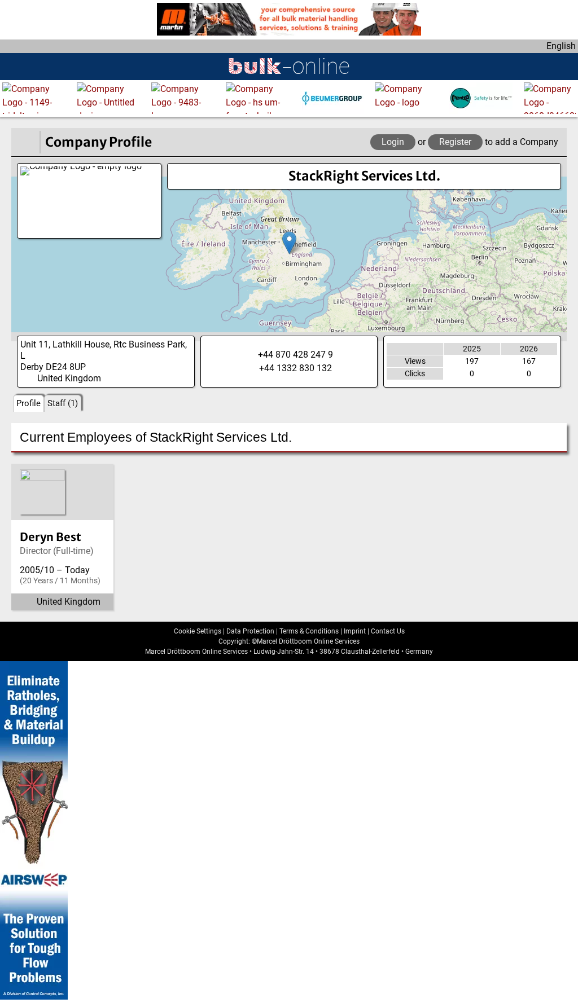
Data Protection (250, 631)
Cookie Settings (197, 631)
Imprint (355, 631)
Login (393, 142)
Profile (28, 403)
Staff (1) (62, 403)
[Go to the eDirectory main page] (25, 142)
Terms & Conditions (309, 631)
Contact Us (388, 631)
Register (455, 142)
